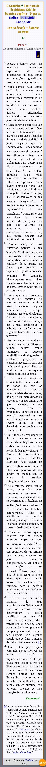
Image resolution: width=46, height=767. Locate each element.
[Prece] (38, 57)
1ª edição (29, 760)
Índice (13, 17)
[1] (5, 706)
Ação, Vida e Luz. (22, 752)
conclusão (24, 729)
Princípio (27, 17)
